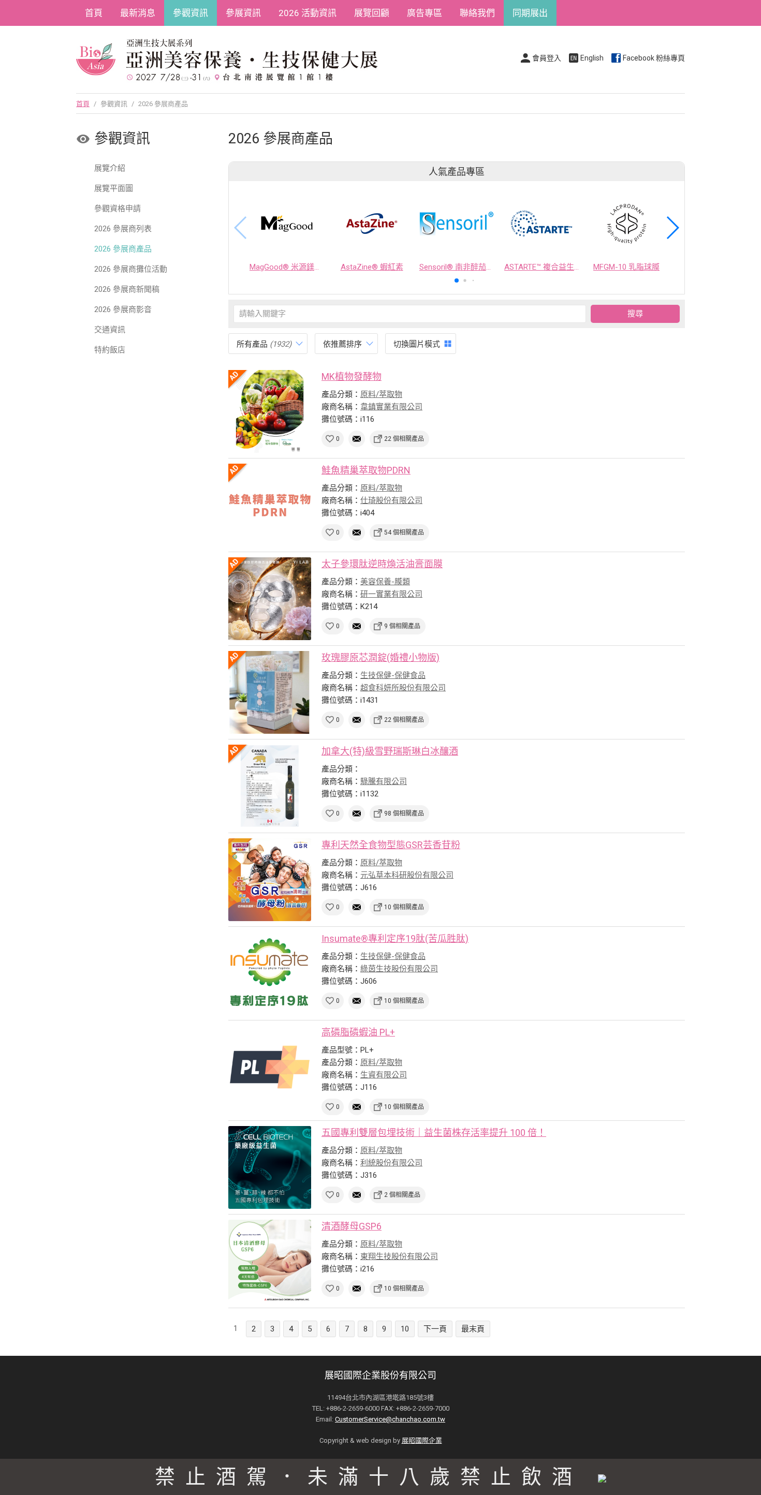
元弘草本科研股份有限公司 (406, 875)
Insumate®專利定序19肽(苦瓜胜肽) (395, 938)
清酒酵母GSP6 (351, 1226)
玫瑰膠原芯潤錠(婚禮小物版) (380, 657)
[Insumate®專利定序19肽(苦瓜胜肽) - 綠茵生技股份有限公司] (269, 973)
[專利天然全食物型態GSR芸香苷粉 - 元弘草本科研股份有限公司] (269, 879)
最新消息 (137, 13)
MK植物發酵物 (351, 376)
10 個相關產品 (404, 907)
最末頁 (473, 1329)
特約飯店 (109, 349)
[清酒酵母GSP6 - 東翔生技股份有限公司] (269, 1261)
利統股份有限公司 (391, 1162)
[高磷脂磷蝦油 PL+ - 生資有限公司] (269, 1067)
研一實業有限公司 (391, 594)
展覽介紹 (109, 168)
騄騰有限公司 (383, 781)
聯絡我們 (477, 13)
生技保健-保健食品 (393, 675)
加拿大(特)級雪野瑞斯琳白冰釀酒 (389, 751)
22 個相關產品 (404, 438)
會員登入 (546, 58)
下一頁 (435, 1329)
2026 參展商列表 (123, 228)
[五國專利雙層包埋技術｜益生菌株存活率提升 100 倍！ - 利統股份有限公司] (269, 1167)
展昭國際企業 (422, 1440)
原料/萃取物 (381, 394)
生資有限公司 (383, 1074)
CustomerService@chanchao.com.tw (390, 1419)
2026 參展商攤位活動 (130, 269)
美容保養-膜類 (385, 581)
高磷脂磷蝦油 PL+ (358, 1032)
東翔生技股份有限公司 (399, 1256)
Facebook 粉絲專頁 (654, 58)
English (592, 58)
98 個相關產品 (404, 813)
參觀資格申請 (117, 208)
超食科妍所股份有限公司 (403, 687)
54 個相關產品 (404, 532)
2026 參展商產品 (123, 249)
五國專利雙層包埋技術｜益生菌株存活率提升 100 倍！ (433, 1132)
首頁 (94, 13)
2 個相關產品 (402, 1194)
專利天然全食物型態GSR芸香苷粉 (390, 844)
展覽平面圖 (113, 188)
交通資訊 (109, 329)
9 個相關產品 (402, 626)
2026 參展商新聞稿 (126, 289)
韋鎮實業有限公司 (391, 406)
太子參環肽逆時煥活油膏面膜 (382, 563)
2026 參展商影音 (123, 309)
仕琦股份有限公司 (391, 500)
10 (405, 1329)
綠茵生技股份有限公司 (399, 968)
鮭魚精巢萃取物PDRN (366, 470)
